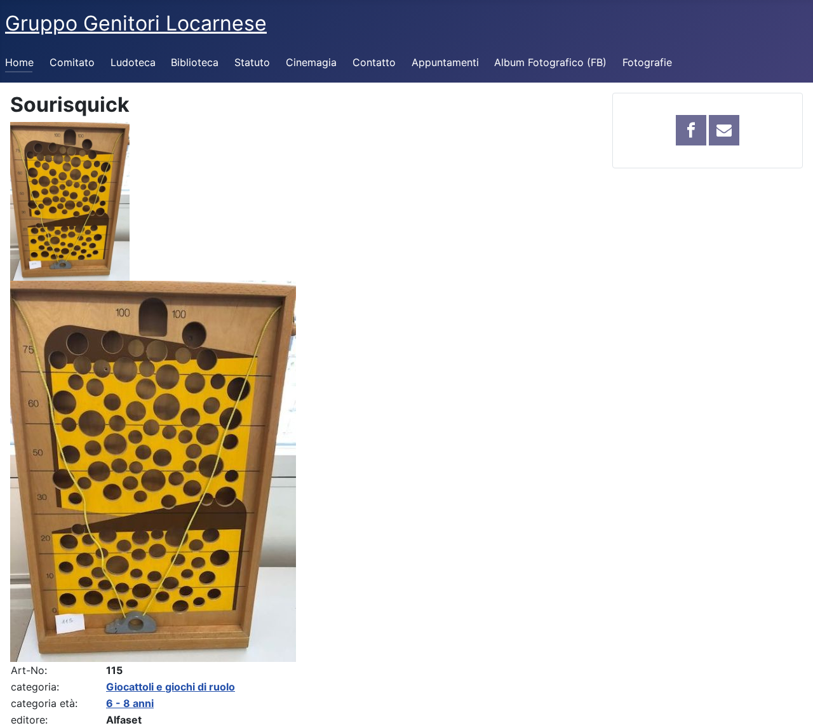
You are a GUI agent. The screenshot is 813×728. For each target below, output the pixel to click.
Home (19, 62)
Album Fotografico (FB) (550, 62)
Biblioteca (194, 62)
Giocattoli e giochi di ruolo (170, 686)
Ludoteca (133, 62)
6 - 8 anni (130, 703)
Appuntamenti (445, 62)
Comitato (72, 62)
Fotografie (647, 62)
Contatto (374, 62)
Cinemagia (311, 62)
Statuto (252, 62)
